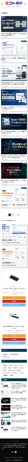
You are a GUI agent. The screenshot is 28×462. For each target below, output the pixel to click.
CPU (16, 365)
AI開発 (5, 365)
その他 (19, 370)
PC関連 (5, 354)
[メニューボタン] (2, 4)
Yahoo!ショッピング (14, 304)
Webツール (11, 370)
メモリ (22, 372)
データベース (6, 372)
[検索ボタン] (25, 4)
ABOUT (6, 457)
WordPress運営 (14, 354)
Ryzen (22, 367)
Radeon (16, 367)
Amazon (14, 297)
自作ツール (6, 356)
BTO (11, 365)
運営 (11, 375)
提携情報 (5, 375)
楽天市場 (14, 301)
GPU (5, 367)
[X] (12, 452)
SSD (5, 370)
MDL (10, 367)
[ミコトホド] (14, 3)
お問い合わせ (20, 457)
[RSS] (16, 452)
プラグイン (15, 372)
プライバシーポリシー (13, 457)
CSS (21, 365)
